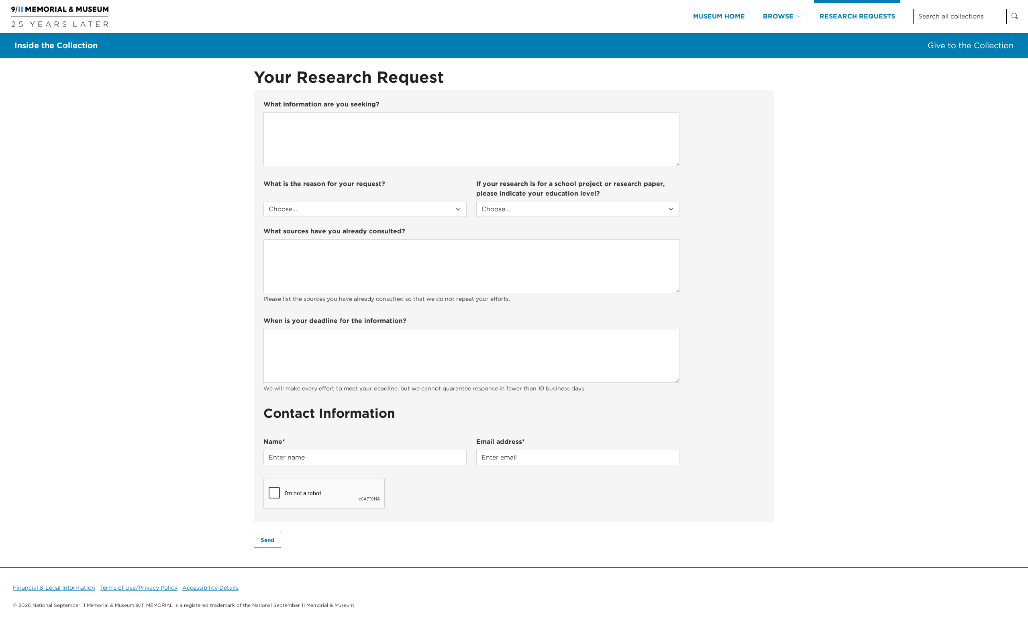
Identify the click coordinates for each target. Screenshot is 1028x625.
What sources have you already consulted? (334, 231)
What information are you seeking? (321, 104)
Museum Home (719, 16)
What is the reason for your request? (324, 184)
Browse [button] (778, 16)
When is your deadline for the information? (334, 321)
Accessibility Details (210, 587)
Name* (274, 441)
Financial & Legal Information (54, 587)
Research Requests (857, 16)
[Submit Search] (1014, 16)
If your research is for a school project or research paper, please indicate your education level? (570, 188)
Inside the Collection (56, 45)
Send (267, 540)
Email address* (500, 441)
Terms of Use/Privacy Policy (138, 587)
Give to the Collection (971, 45)
